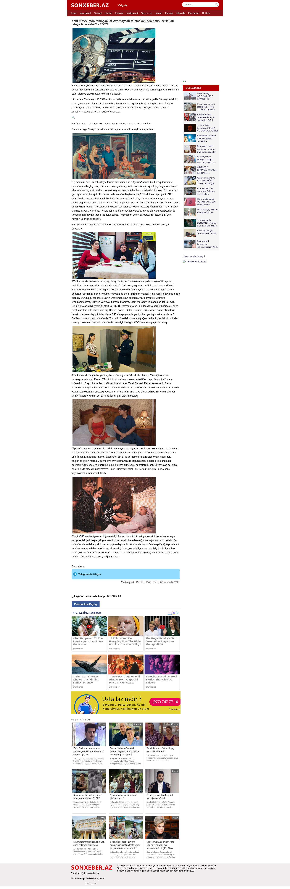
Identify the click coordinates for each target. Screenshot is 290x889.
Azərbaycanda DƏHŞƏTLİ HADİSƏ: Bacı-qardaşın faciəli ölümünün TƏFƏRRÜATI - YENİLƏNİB (200, 223)
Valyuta (122, 5)
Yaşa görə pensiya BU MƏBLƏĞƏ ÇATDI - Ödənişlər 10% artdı (206, 181)
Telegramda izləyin (89, 574)
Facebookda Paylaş (85, 604)
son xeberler (133, 870)
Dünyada (180, 13)
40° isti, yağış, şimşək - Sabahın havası (207, 211)
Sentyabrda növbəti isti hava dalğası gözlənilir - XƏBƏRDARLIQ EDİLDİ (200, 138)
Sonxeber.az (79, 566)
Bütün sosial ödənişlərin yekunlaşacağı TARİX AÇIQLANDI (207, 244)
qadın (168, 281)
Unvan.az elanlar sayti (194, 256)
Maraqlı (169, 13)
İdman (159, 13)
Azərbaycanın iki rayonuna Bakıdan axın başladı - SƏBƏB (206, 191)
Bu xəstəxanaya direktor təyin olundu (207, 232)
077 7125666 (113, 596)
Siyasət (98, 13)
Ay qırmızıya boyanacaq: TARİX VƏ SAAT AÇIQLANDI (207, 128)
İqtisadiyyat (85, 13)
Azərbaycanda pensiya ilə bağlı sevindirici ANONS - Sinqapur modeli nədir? (200, 159)
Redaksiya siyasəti (95, 878)
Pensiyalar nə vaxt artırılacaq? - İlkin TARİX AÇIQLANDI (206, 107)
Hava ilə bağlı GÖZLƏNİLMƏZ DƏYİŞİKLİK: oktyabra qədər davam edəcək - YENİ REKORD (199, 96)
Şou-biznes (146, 13)
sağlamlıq (153, 540)
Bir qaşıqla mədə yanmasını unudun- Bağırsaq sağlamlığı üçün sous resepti (206, 149)
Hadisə (108, 13)
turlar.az (202, 261)
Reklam (206, 13)
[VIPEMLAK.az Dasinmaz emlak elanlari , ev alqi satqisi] (190, 261)
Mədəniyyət (132, 13)
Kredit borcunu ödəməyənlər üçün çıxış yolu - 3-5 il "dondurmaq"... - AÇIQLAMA (199, 117)
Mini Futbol (193, 13)
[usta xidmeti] (127, 702)
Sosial (73, 13)
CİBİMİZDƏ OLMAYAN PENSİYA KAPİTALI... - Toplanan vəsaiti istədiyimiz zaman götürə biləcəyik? (201, 170)
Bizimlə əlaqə (78, 878)
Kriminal (119, 13)
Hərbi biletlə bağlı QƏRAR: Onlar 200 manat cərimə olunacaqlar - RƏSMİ (207, 202)
